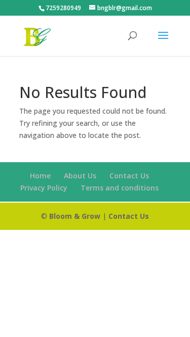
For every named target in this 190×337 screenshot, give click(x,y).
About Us (80, 175)
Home (40, 175)
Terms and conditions (120, 187)
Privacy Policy (43, 187)
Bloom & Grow (74, 216)
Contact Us (129, 175)
